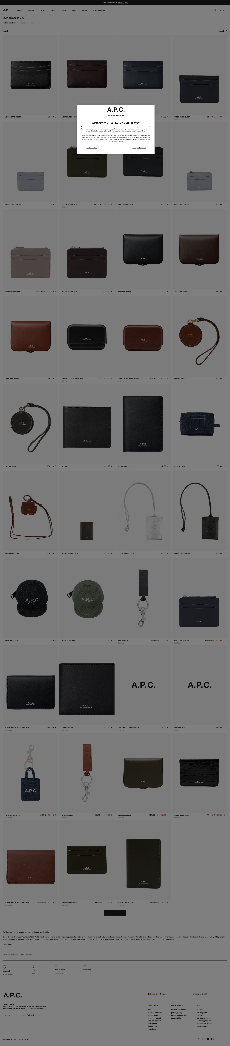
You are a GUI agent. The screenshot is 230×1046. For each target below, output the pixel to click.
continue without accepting (116, 115)
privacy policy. (118, 141)
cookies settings (92, 148)
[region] (116, 129)
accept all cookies (139, 148)
